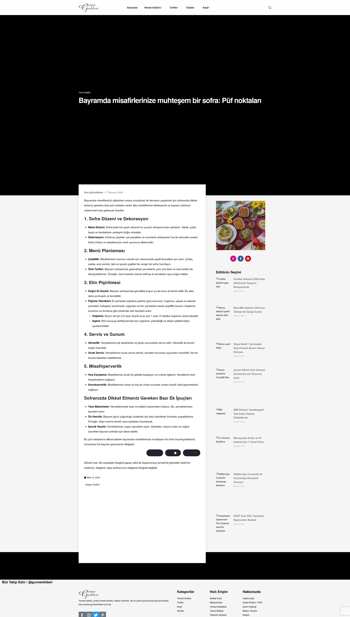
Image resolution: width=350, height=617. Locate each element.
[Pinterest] (248, 259)
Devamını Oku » (239, 291)
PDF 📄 (173, 452)
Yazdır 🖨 (155, 452)
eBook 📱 (191, 452)
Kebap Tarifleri (92, 485)
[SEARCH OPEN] (269, 7)
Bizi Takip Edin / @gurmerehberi (27, 582)
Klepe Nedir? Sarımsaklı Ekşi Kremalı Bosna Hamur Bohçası (249, 348)
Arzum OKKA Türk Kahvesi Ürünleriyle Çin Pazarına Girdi (249, 374)
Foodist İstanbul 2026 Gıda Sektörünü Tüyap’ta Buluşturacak (249, 283)
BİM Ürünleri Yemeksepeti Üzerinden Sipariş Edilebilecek (249, 413)
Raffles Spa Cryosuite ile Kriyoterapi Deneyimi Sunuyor (248, 478)
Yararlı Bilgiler (85, 92)
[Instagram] (233, 259)
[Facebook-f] (241, 259)
